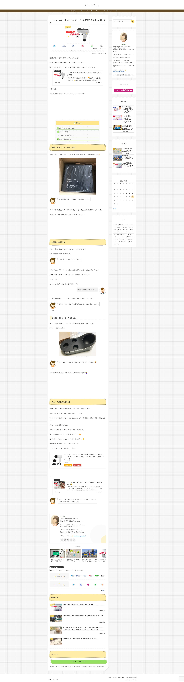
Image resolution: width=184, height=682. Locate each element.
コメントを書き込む (78, 661)
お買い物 (53, 567)
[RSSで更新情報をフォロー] (73, 540)
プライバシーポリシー (131, 677)
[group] (57, 555)
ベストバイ (60, 570)
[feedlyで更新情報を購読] (71, 540)
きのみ (62, 516)
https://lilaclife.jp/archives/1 (80, 536)
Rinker (70, 460)
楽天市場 (76, 465)
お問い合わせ (121, 677)
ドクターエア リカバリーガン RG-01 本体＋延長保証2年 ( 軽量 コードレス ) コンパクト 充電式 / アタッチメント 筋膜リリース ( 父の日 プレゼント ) (84, 457)
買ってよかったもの (79, 570)
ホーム (109, 677)
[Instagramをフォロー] (65, 540)
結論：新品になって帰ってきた (66, 128)
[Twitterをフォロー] (62, 540)
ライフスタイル (60, 567)
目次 (77, 123)
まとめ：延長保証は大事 (65, 139)
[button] (103, 555)
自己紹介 (115, 677)
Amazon (67, 465)
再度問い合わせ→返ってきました (66, 135)
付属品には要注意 (63, 132)
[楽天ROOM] (68, 540)
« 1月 (114, 208)
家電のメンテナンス (68, 570)
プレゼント (53, 570)
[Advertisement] (78, 107)
